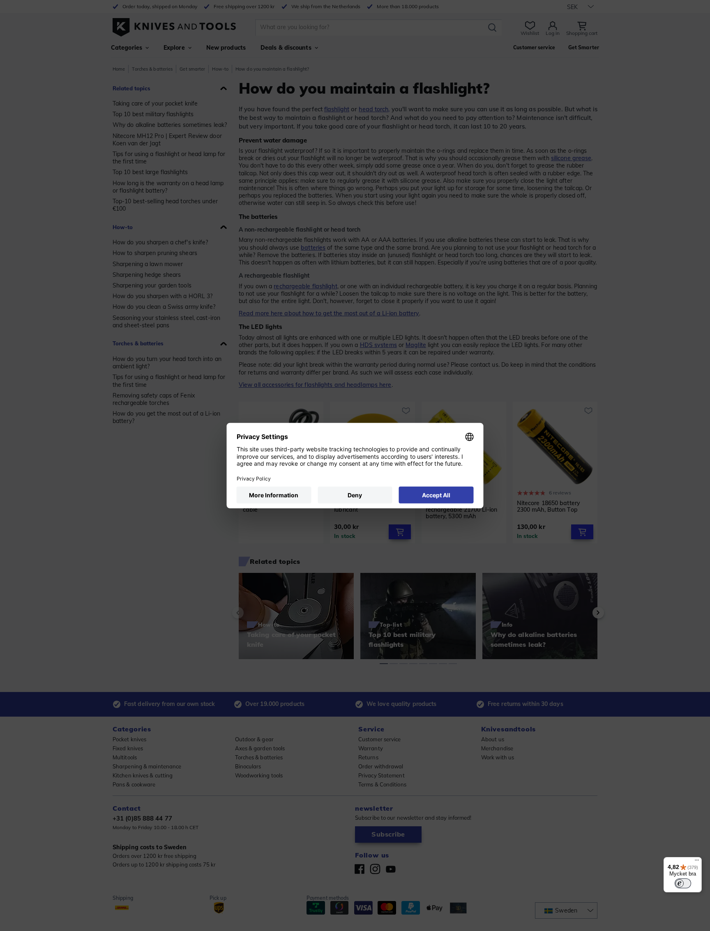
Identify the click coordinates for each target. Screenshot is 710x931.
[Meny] (697, 862)
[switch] (683, 883)
